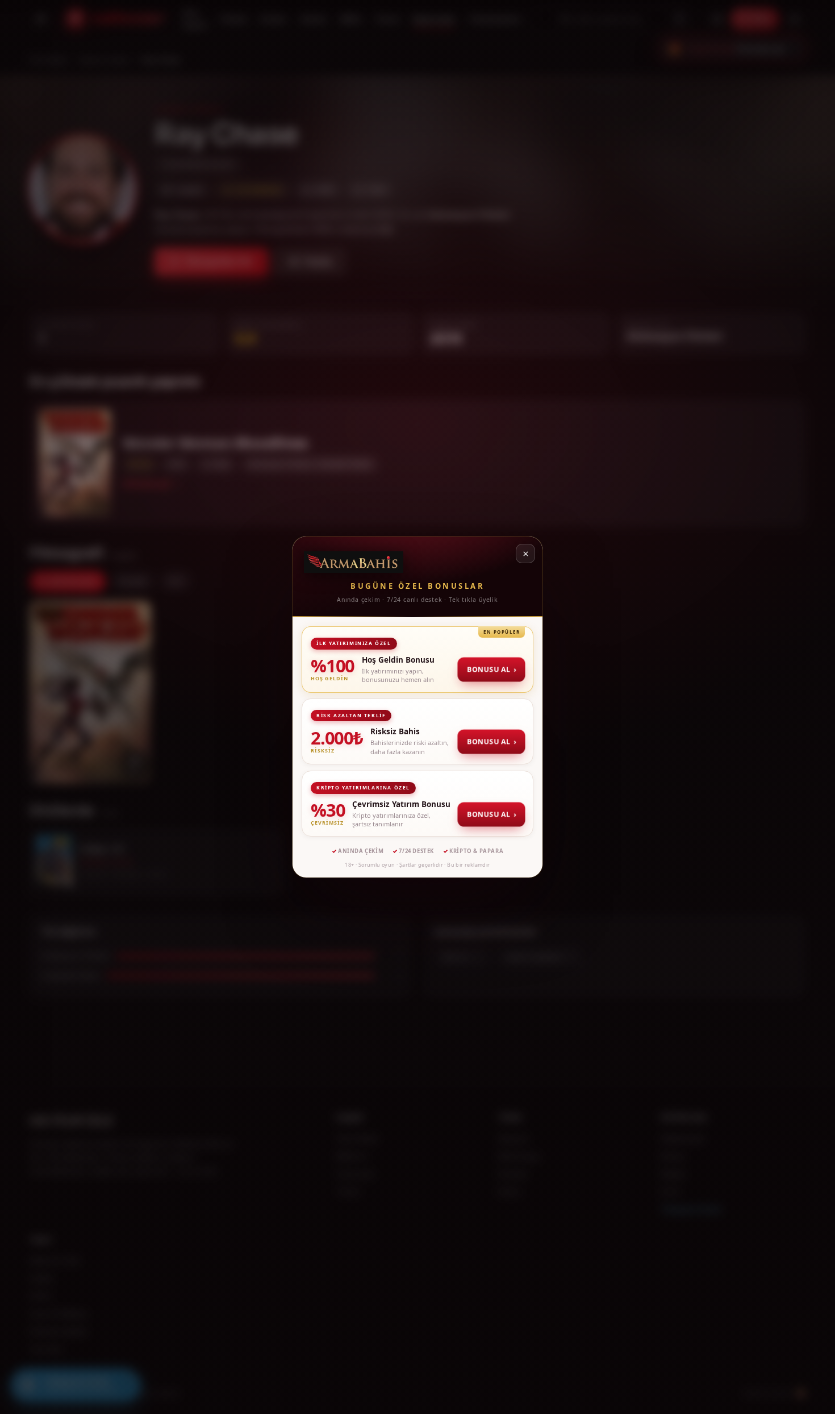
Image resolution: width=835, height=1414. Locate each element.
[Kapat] (525, 553)
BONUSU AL (492, 669)
